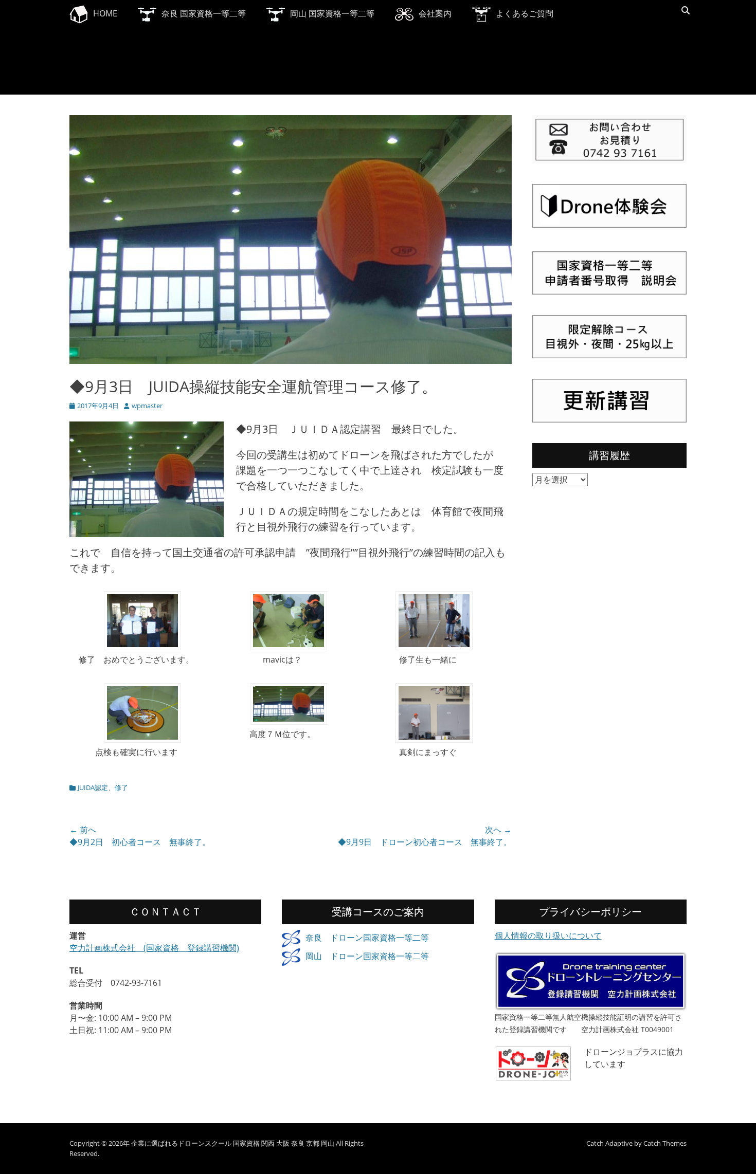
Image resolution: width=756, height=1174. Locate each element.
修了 (121, 787)
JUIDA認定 (93, 787)
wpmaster (147, 405)
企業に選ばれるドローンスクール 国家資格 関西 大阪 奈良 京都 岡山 (232, 1143)
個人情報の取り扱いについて (548, 935)
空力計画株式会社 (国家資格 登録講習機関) (154, 947)
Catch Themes (665, 1143)
